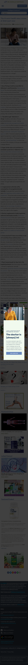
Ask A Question (14, 353)
